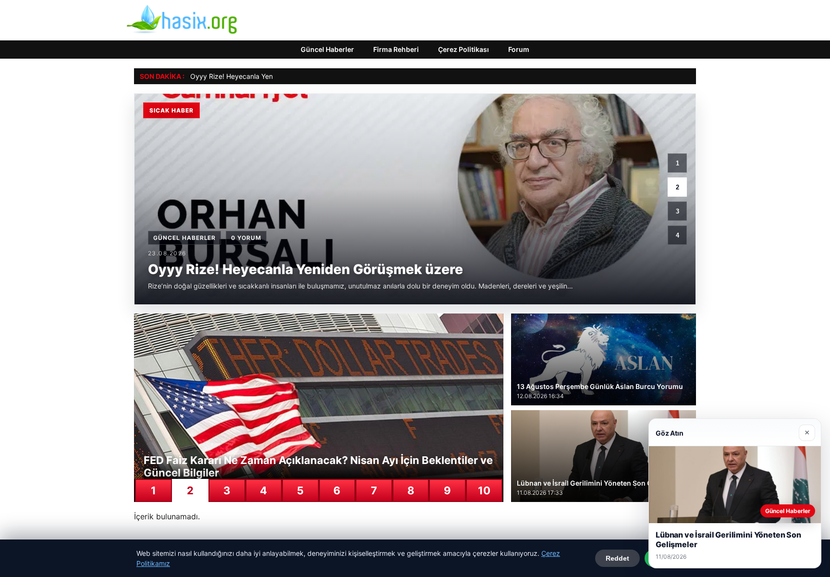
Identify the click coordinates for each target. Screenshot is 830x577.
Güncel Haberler (327, 49)
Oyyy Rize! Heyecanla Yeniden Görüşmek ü (258, 76)
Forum (518, 49)
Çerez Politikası (463, 49)
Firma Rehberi (396, 49)
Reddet (617, 558)
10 (484, 490)
